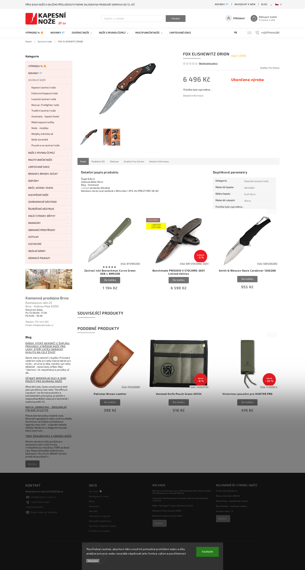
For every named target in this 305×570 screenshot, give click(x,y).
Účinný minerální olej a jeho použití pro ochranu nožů (45, 380)
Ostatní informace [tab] (159, 161)
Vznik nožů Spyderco (227, 491)
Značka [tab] (134, 161)
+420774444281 (40, 502)
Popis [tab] (83, 161)
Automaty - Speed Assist (45, 116)
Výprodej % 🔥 (37, 66)
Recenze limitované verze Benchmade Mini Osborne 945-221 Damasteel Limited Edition (182, 492)
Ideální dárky (37, 250)
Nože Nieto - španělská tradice (232, 501)
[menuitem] (36, 32)
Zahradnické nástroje (42, 201)
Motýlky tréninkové (42, 133)
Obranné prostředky (41, 229)
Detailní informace (193, 95)
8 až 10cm (249, 194)
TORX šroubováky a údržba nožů (48, 436)
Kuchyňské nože (38, 194)
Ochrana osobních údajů (102, 525)
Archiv (32, 464)
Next (275, 211)
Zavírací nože (37, 80)
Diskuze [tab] (114, 161)
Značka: (270, 67)
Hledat (176, 18)
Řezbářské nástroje (41, 208)
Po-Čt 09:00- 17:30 (36, 312)
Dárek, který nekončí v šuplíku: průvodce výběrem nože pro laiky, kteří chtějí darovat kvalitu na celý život (47, 348)
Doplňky (33, 180)
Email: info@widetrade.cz (39, 325)
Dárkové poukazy (39, 258)
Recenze (94, 506)
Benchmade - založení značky (231, 506)
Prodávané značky (99, 530)
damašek (249, 187)
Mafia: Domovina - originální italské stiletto (46, 409)
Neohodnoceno (208, 63)
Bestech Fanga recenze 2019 (167, 516)
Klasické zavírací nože (256, 181)
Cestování (34, 243)
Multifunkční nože (40, 159)
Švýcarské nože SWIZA (228, 496)
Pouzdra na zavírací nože (45, 145)
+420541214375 (34, 507)
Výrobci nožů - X (224, 511)
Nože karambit (39, 139)
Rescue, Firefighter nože (45, 104)
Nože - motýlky (39, 127)
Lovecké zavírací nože (43, 99)
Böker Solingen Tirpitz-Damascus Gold (172, 505)
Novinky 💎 (222, 4)
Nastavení (93, 561)
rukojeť (85, 187)
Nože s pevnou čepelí (41, 152)
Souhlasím (207, 552)
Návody (93, 511)
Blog (264, 4)
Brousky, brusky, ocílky (43, 173)
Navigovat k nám (245, 4)
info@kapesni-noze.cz (43, 497)
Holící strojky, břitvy (41, 215)
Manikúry (34, 222)
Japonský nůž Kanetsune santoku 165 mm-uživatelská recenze (180, 499)
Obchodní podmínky (100, 521)
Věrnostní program (100, 516)
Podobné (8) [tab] (98, 161)
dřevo (247, 200)
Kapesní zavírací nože (43, 87)
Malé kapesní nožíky (42, 122)
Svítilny (33, 236)
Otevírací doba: (34, 309)
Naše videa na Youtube (44, 512)
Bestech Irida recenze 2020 (166, 510)
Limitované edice (39, 166)
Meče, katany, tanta (40, 187)
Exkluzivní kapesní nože (44, 93)
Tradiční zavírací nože (43, 110)
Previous (269, 211)
